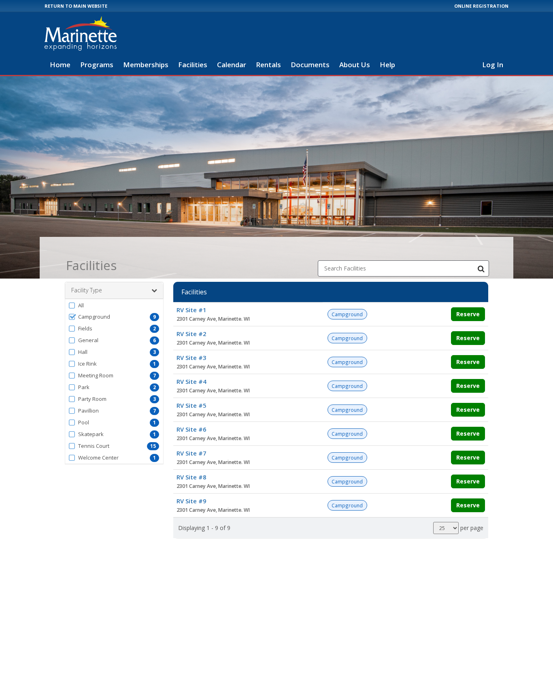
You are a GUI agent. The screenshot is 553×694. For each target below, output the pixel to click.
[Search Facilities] (481, 268)
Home (60, 64)
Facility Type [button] (86, 290)
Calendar (231, 64)
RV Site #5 (191, 405)
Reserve (468, 314)
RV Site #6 (191, 429)
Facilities (192, 64)
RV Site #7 (191, 453)
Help (387, 64)
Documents (310, 64)
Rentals (268, 64)
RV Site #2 (191, 334)
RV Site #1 (191, 310)
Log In (492, 64)
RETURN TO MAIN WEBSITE (76, 6)
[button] (114, 305)
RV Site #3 (191, 357)
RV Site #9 (191, 501)
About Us (354, 64)
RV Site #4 (191, 381)
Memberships (145, 64)
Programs (96, 64)
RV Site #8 (191, 477)
